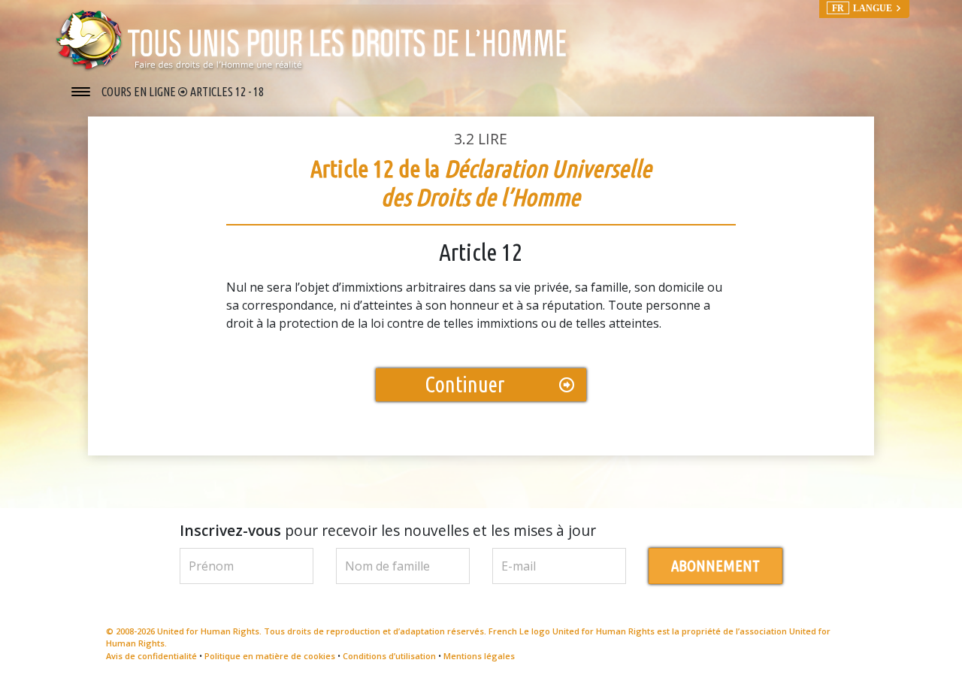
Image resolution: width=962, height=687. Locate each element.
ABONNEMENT (715, 565)
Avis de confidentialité (151, 655)
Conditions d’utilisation (389, 655)
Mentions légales (479, 655)
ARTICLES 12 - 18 (227, 91)
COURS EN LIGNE (139, 91)
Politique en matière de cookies (269, 655)
